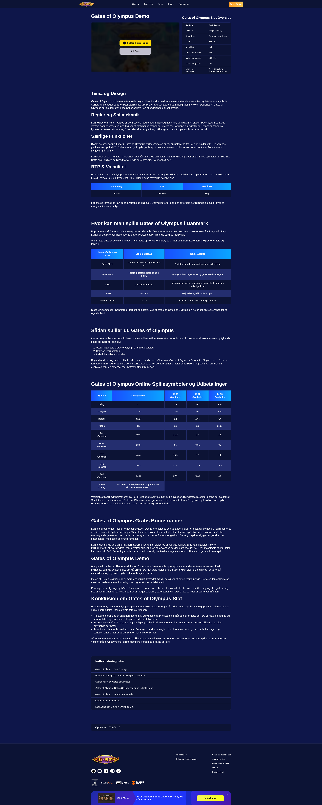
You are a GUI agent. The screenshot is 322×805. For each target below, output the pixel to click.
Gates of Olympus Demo (107, 700)
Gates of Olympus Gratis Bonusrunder (114, 694)
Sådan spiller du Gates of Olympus (112, 681)
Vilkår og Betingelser (221, 755)
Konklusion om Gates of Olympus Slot (114, 707)
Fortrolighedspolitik (220, 763)
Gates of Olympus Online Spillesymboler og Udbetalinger (124, 688)
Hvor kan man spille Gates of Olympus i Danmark (120, 675)
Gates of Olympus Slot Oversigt (111, 669)
